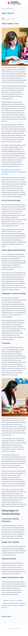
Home (3, 8)
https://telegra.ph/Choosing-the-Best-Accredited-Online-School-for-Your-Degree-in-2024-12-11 (14, 172)
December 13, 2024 (10, 19)
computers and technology (15, 600)
